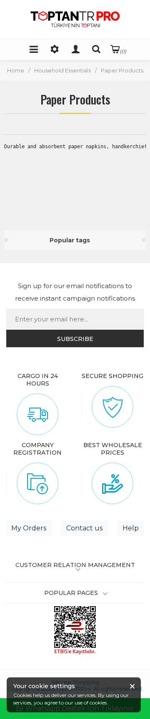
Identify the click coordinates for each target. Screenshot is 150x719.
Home (15, 70)
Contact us (84, 528)
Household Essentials (62, 70)
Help (130, 528)
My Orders (28, 528)
